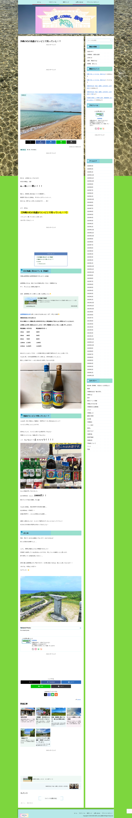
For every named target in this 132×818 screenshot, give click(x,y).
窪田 (92, 94)
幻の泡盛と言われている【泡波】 (45, 257)
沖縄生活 (24, 149)
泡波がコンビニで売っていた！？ (45, 259)
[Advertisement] (50, 56)
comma (34, 640)
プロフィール (82, 813)
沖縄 (29, 149)
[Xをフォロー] (33, 649)
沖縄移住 (34, 149)
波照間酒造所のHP (25, 314)
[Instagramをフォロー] (36, 649)
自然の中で (90, 51)
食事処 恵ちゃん (92, 63)
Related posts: (42, 263)
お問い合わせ (97, 813)
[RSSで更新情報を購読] (41, 649)
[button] (71, 142)
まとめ (39, 261)
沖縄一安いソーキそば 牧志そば (96, 74)
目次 (48, 253)
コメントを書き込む (51, 798)
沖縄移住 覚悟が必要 (93, 54)
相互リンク (89, 813)
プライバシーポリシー (107, 813)
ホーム (75, 813)
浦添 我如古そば (92, 60)
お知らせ (89, 57)
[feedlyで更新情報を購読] (38, 649)
